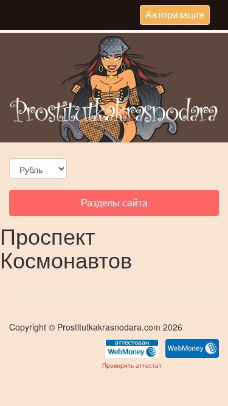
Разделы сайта (114, 205)
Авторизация (174, 16)
